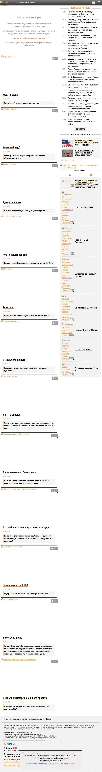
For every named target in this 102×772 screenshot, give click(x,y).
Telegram (7, 744)
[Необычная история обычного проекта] (29, 677)
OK (51, 767)
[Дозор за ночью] (29, 181)
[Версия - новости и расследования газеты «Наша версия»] (7, 3)
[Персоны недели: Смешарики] (29, 451)
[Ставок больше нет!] (29, 338)
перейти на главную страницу (33, 38)
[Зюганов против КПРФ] (29, 564)
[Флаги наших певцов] (29, 233)
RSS (5, 744)
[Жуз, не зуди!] (29, 74)
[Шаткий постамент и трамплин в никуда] (29, 506)
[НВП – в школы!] (29, 393)
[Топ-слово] (29, 286)
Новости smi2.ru (67, 160)
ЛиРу (13, 744)
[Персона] (67, 183)
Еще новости (80, 129)
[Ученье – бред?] (29, 126)
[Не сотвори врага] (29, 616)
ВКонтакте (10, 744)
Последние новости (80, 7)
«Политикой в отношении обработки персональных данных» (51, 763)
